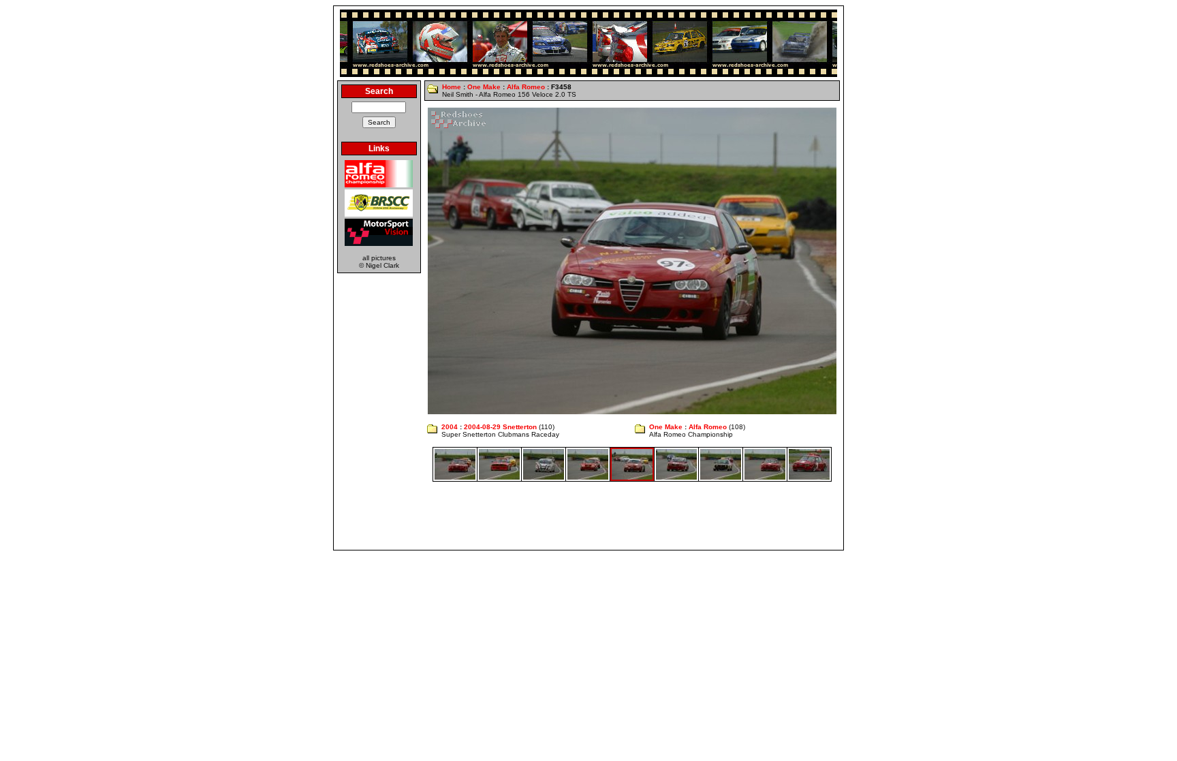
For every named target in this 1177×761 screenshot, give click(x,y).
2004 (449, 427)
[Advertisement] (588, 515)
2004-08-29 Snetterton (500, 427)
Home (451, 87)
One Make (484, 87)
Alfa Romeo (526, 87)
